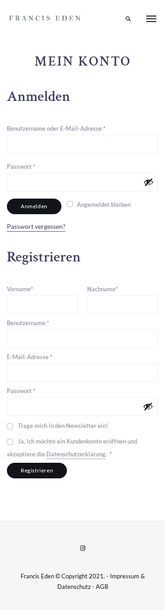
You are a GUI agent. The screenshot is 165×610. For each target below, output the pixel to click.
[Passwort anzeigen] (148, 182)
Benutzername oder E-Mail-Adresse (72, 128)
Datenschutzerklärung (75, 454)
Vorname (20, 289)
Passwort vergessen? (36, 226)
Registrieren (37, 470)
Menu (151, 19)
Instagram (82, 548)
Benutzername (43, 323)
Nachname (102, 289)
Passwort (36, 166)
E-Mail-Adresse (45, 356)
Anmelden (34, 206)
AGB (102, 586)
